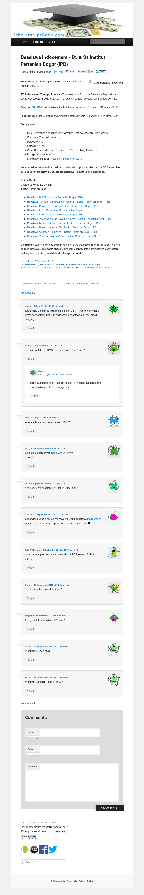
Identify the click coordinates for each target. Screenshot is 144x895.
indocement (94, 518)
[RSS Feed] (28, 838)
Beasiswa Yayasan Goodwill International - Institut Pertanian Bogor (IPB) (68, 201)
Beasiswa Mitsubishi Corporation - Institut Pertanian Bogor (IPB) (63, 223)
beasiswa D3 (58, 453)
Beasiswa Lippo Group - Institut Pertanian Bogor (54, 210)
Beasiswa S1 (45, 264)
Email (33, 750)
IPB (90, 172)
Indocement (80, 81)
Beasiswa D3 (31, 264)
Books (52, 41)
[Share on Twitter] (82, 72)
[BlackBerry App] (34, 852)
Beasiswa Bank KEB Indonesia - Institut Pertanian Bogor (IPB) (63, 206)
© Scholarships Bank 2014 (64, 881)
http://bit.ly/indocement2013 (66, 158)
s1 (55, 488)
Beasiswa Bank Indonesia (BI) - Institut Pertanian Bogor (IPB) (62, 227)
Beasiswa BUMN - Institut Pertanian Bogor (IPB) (55, 197)
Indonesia (71, 264)
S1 (33, 107)
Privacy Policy (86, 881)
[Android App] (25, 852)
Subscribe (38, 41)
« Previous (26, 292)
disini (52, 154)
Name (33, 732)
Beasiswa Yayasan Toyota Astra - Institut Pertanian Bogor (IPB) (63, 236)
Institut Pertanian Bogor (89, 264)
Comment (32, 766)
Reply (30, 327)
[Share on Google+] (91, 72)
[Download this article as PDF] (101, 72)
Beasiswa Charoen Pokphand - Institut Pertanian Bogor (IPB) (62, 231)
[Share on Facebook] (70, 72)
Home (25, 41)
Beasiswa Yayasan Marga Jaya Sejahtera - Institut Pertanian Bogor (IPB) (69, 219)
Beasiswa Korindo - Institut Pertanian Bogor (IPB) (55, 214)
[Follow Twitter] (52, 852)
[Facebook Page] (43, 852)
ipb (58, 589)
